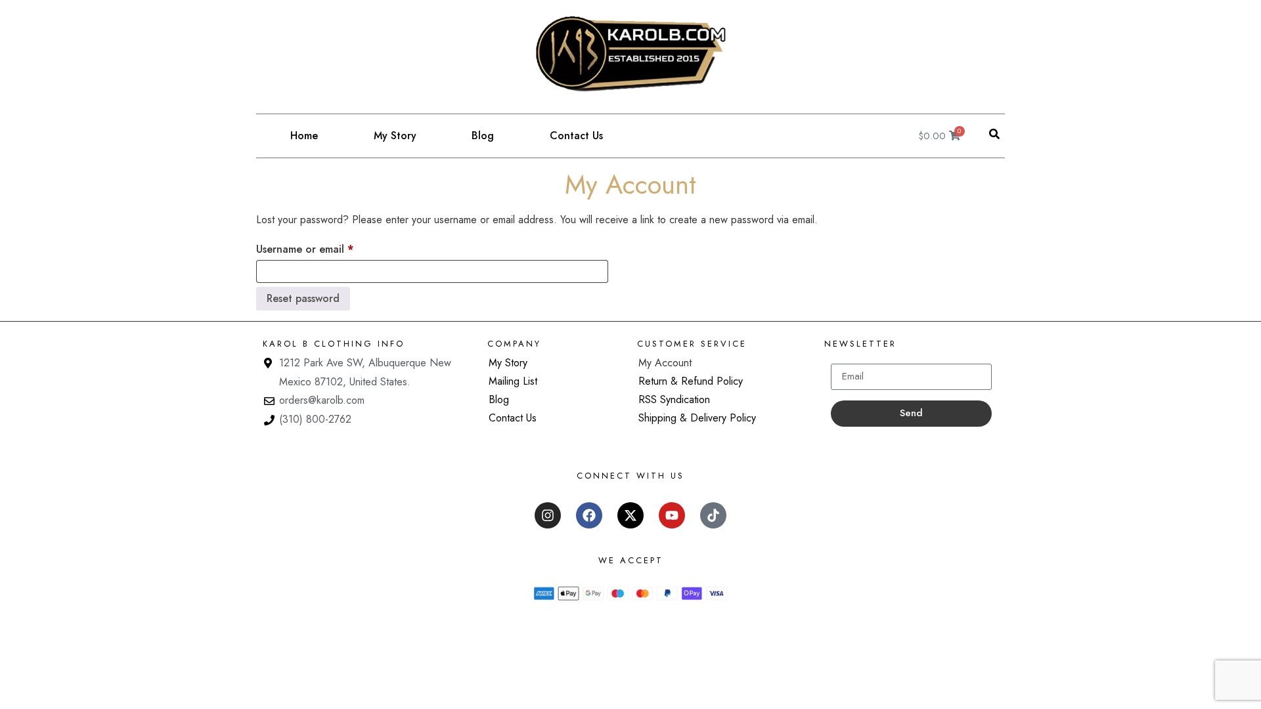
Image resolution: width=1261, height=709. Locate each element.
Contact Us (576, 135)
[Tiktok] (713, 515)
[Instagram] (548, 515)
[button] (994, 134)
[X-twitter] (630, 515)
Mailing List (513, 381)
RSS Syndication (674, 399)
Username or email (326, 248)
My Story (395, 135)
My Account (665, 362)
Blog (483, 135)
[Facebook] (589, 515)
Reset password (303, 298)
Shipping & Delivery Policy (697, 417)
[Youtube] (672, 515)
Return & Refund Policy (690, 381)
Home (304, 135)
